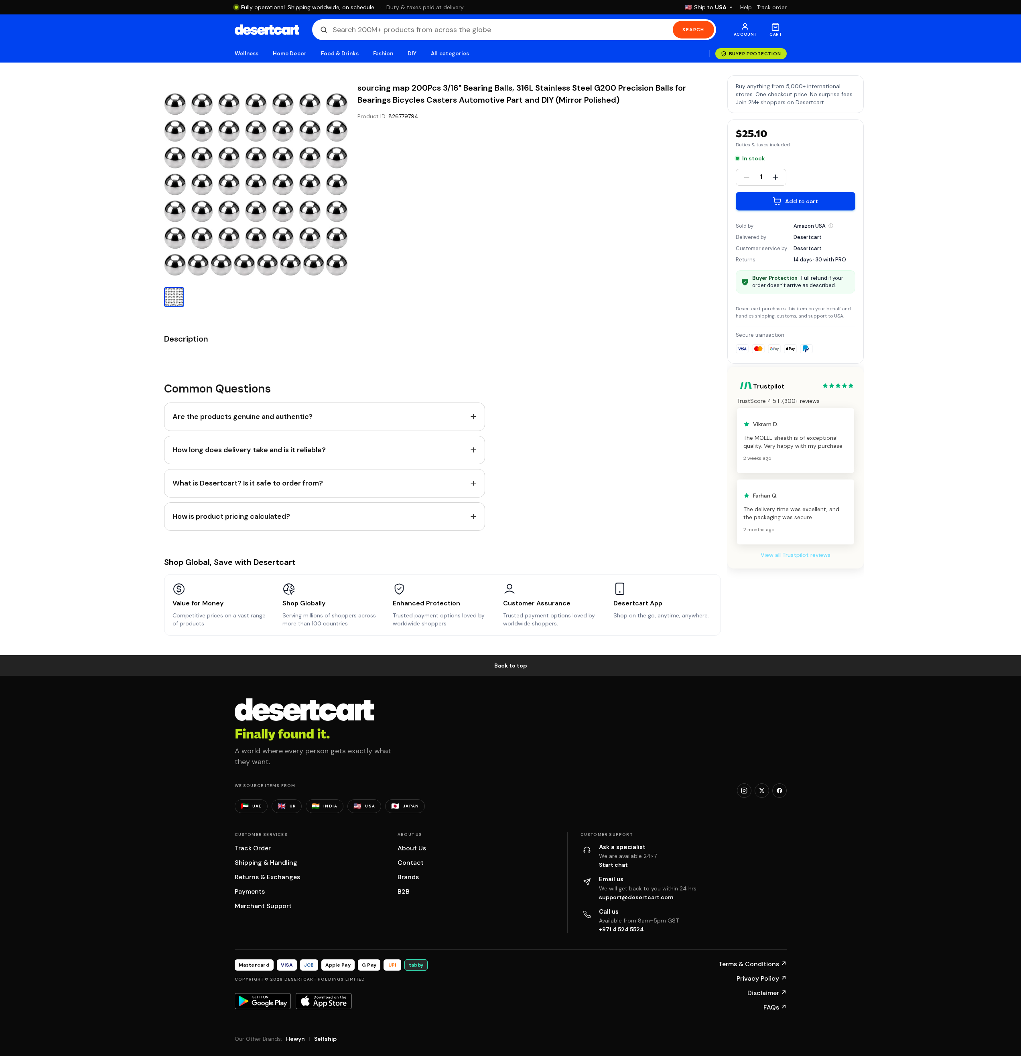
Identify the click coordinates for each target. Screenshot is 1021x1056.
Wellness (247, 53)
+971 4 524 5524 (621, 929)
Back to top (510, 665)
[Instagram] (744, 790)
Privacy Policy (762, 978)
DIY (412, 53)
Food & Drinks (340, 53)
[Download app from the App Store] (324, 1001)
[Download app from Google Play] (263, 1001)
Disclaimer (767, 993)
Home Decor (290, 53)
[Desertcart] (267, 29)
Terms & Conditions (753, 964)
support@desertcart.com (636, 897)
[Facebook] (779, 790)
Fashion (383, 53)
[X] (762, 790)
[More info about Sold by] (830, 225)
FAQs (775, 1007)
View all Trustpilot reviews (795, 554)
